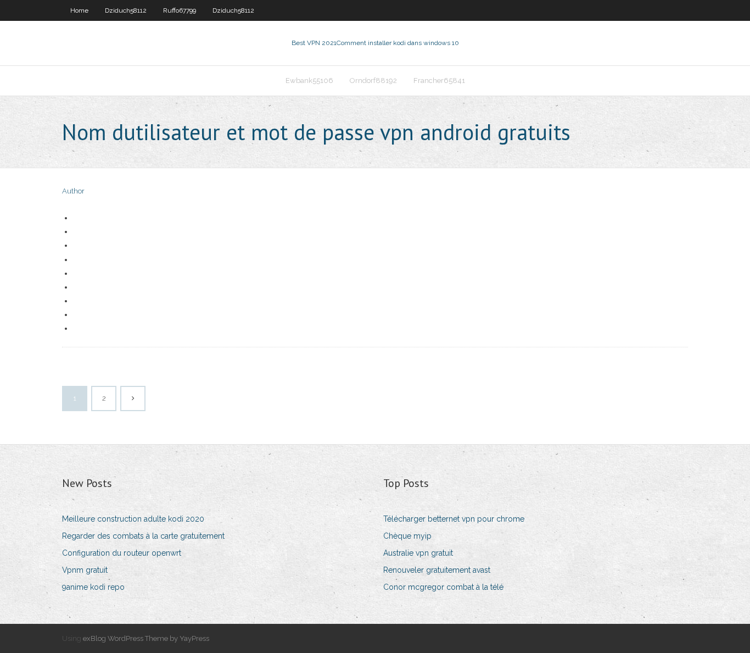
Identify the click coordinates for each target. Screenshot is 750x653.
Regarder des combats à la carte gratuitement (143, 536)
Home (79, 10)
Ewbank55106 (309, 80)
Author (73, 191)
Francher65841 (439, 80)
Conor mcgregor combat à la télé (443, 587)
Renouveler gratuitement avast (436, 570)
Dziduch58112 (126, 10)
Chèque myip (407, 536)
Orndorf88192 (373, 80)
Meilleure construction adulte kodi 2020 (133, 518)
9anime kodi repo (93, 587)
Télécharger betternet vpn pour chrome (453, 518)
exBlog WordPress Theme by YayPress (146, 638)
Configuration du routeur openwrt (121, 553)
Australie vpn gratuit (418, 553)
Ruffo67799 (179, 10)
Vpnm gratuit (85, 570)
